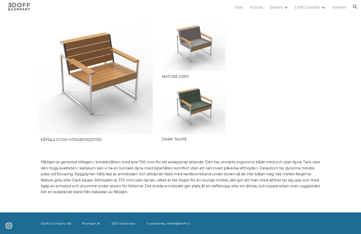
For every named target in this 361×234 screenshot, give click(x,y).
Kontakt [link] (257, 7)
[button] (355, 7)
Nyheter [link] (339, 7)
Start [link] (239, 7)
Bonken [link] (276, 7)
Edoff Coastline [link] (307, 7)
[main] (96, 140)
